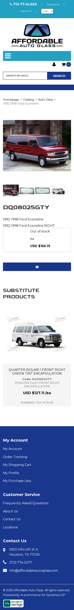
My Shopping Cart (17, 465)
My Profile (11, 473)
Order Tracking (15, 457)
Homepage (11, 99)
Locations (10, 527)
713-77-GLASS (25, 4)
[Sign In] (54, 64)
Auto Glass (45, 99)
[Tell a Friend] (37, 267)
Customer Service (21, 494)
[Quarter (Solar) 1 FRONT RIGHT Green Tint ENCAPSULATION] (37, 334)
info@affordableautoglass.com (33, 570)
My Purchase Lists (17, 481)
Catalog (28, 99)
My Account (15, 440)
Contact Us (53, 4)
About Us (26, 10)
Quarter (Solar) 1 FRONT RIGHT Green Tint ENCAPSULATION (37, 371)
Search (59, 76)
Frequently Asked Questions (25, 503)
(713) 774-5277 (20, 562)
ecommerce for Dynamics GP (44, 595)
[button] (66, 64)
